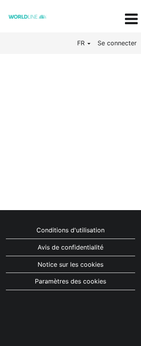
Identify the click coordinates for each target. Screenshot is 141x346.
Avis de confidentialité (70, 247)
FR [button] (82, 43)
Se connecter (117, 43)
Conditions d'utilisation (70, 230)
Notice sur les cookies (70, 264)
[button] (117, 19)
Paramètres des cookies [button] (70, 281)
